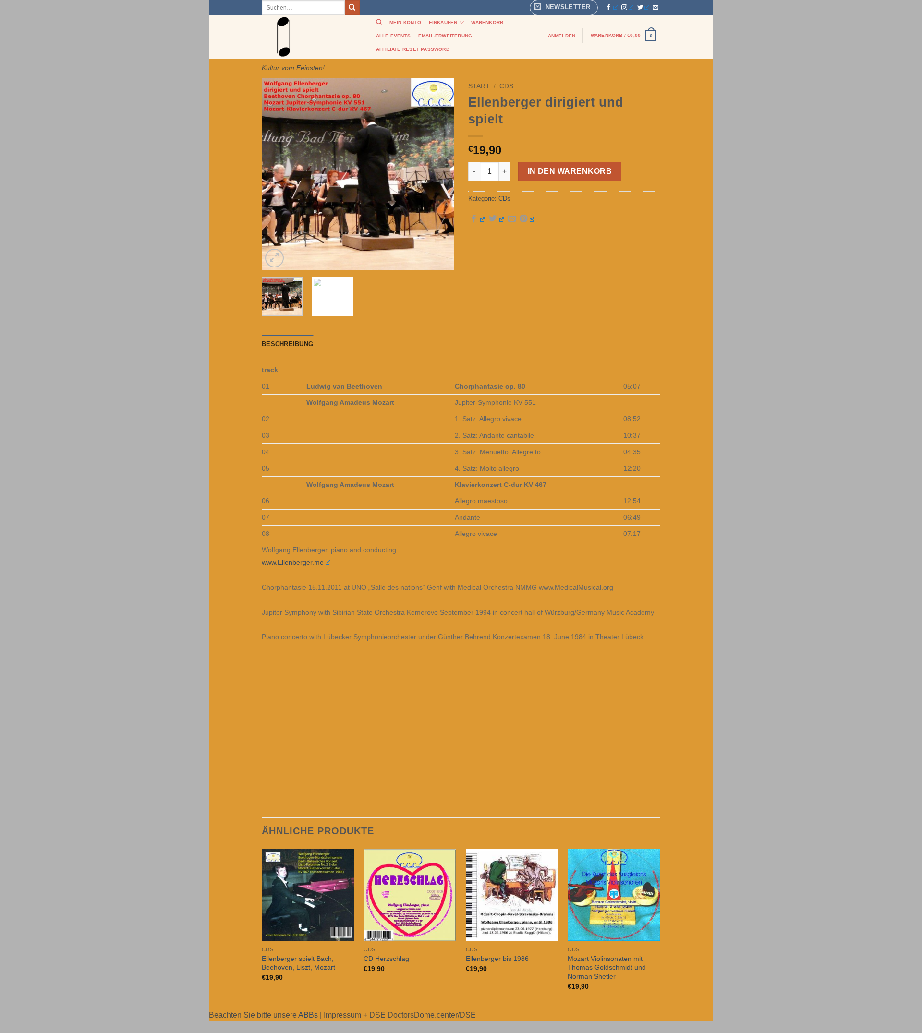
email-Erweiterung (445, 35)
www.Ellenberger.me (293, 562)
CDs (506, 86)
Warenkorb (487, 22)
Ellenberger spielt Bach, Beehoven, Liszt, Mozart (298, 963)
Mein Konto (405, 22)
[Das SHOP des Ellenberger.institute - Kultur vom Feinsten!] (310, 37)
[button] (564, 7)
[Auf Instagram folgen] (627, 7)
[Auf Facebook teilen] (477, 219)
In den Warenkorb (570, 171)
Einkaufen (443, 22)
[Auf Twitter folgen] (643, 7)
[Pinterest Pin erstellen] (527, 219)
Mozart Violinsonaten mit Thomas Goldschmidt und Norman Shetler (607, 967)
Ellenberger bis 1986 (497, 958)
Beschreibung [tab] (287, 344)
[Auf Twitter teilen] (496, 219)
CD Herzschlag (386, 958)
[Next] (438, 174)
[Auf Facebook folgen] (612, 7)
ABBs (308, 1015)
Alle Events (393, 35)
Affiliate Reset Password (412, 49)
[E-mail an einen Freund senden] (512, 219)
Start (479, 86)
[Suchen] (379, 22)
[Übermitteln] (352, 7)
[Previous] (277, 174)
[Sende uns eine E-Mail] (655, 7)
